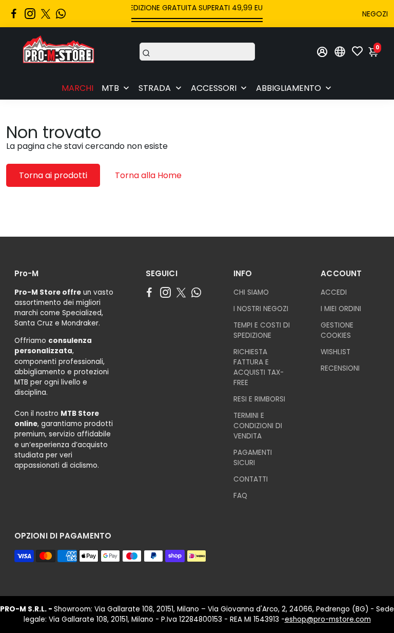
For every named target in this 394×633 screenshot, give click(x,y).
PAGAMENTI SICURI (252, 458)
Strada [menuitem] (155, 88)
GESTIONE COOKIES (337, 330)
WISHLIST (335, 352)
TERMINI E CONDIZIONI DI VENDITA (257, 426)
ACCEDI (334, 292)
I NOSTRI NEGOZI (260, 309)
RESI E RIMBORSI (259, 399)
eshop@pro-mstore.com (328, 619)
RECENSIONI (340, 368)
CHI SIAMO (251, 292)
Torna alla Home (148, 175)
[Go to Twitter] (46, 14)
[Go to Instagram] (30, 14)
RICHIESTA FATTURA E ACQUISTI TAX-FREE (258, 367)
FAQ (240, 496)
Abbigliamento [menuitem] (288, 88)
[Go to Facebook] (13, 14)
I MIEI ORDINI (341, 309)
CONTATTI (250, 479)
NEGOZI (375, 14)
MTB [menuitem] (110, 88)
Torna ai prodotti (53, 175)
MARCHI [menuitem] (77, 88)
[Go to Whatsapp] (61, 14)
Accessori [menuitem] (214, 88)
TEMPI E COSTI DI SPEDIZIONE (261, 330)
